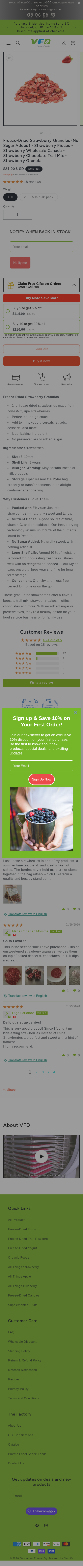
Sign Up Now (41, 779)
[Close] (76, 712)
